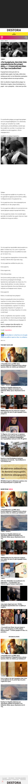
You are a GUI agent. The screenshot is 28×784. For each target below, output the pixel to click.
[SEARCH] (26, 37)
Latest (14, 34)
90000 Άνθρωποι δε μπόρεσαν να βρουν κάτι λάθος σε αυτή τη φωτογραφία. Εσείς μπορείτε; (14, 412)
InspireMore (8, 330)
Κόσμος (8, 431)
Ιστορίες (3, 676)
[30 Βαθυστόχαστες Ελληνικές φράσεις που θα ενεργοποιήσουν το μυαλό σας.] (14, 471)
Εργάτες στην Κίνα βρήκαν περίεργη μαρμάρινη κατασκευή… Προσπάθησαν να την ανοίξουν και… (13, 459)
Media (2, 361)
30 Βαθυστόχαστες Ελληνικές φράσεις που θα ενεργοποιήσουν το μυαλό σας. (14, 481)
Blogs (3, 340)
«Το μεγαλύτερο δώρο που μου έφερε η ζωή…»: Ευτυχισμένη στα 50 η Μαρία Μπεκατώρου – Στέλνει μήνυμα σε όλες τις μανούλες (14, 629)
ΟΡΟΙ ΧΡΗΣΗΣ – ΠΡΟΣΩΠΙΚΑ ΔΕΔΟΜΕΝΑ (17, 778)
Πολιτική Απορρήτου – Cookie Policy (10, 779)
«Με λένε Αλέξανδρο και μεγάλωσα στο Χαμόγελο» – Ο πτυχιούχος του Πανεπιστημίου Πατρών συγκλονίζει (13, 582)
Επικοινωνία (23, 779)
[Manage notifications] (2, 781)
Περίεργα (8, 385)
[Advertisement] (14, 14)
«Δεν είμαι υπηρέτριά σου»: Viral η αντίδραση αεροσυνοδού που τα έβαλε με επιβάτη (13, 605)
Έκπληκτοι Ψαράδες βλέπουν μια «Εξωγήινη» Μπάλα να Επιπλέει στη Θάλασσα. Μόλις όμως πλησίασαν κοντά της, (13, 390)
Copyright (4, 778)
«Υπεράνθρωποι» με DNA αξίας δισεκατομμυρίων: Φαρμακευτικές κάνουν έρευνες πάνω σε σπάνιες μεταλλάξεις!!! (13, 365)
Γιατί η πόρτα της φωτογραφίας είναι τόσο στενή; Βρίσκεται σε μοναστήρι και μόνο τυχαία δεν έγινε (14, 679)
